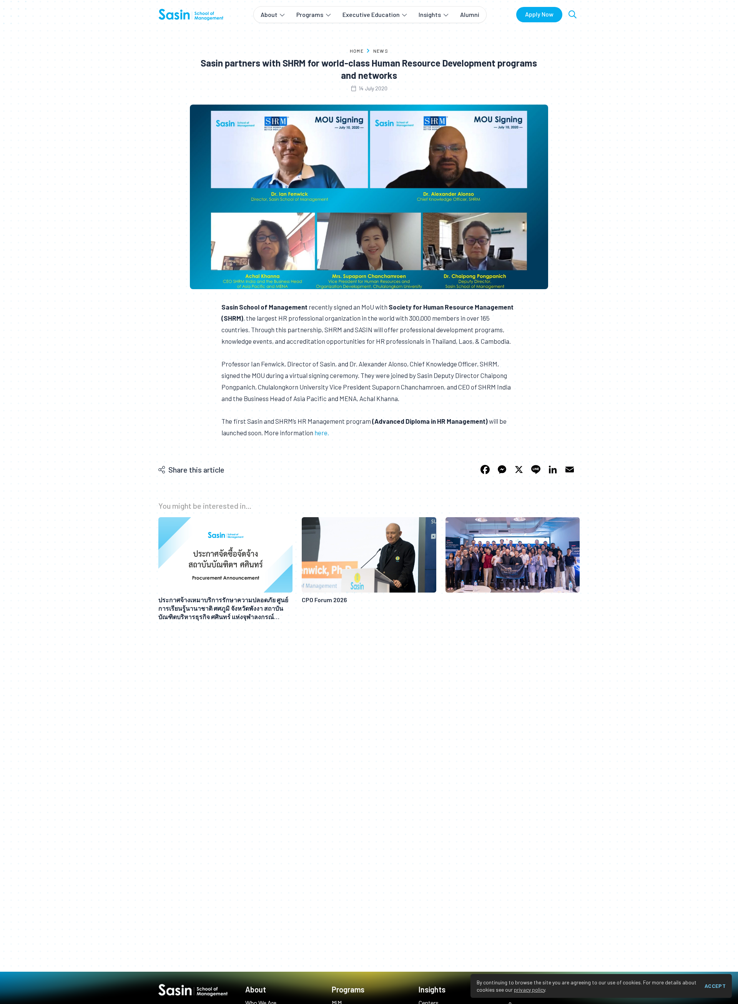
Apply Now (539, 14)
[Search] (572, 14)
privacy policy (529, 989)
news (380, 50)
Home (357, 50)
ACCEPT (715, 985)
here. (321, 432)
